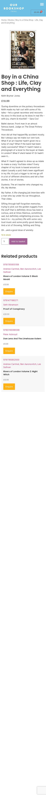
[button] (42, 4)
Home (4, 20)
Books (11, 20)
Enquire (9, 291)
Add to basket (18, 241)
